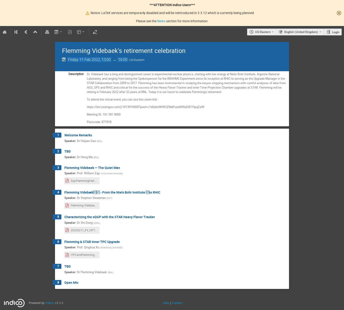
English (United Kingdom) (301, 32)
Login (335, 32)
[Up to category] (35, 32)
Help (166, 303)
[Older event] (26, 32)
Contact (177, 303)
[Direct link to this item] (95, 135)
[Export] (58, 32)
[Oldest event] (16, 32)
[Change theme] (81, 32)
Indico (50, 303)
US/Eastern (263, 32)
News (161, 21)
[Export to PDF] (69, 32)
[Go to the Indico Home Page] (4, 32)
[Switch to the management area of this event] (95, 32)
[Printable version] (47, 32)
